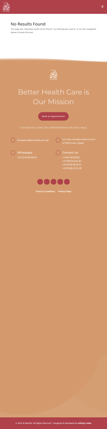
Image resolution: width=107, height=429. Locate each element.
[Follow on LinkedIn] (60, 182)
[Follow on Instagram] (47, 182)
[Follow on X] (53, 182)
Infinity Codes (84, 423)
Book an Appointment (53, 116)
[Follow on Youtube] (67, 182)
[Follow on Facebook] (40, 182)
